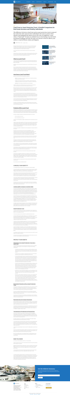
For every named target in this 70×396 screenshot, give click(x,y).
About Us (45, 1)
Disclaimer (39, 394)
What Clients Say (50, 1)
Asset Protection (38, 1)
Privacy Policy (31, 394)
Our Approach (28, 1)
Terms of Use (35, 394)
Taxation (33, 1)
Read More (50, 48)
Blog (55, 1)
